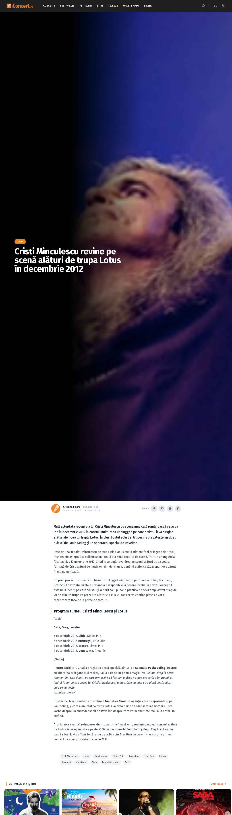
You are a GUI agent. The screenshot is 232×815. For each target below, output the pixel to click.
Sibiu (94, 762)
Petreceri (86, 5)
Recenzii (113, 5)
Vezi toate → (218, 783)
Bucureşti (66, 762)
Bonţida (131, 729)
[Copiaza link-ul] (178, 508)
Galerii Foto (131, 5)
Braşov (162, 756)
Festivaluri (67, 5)
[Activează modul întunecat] (215, 6)
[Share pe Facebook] (154, 508)
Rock (127, 762)
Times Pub (134, 756)
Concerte (49, 5)
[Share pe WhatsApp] (162, 508)
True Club (149, 756)
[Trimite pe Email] (170, 508)
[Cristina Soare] (56, 508)
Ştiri (100, 5)
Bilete (148, 5)
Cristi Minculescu (70, 756)
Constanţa (81, 762)
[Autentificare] (223, 6)
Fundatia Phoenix (110, 762)
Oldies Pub (118, 756)
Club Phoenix (100, 756)
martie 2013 (99, 739)
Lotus (86, 756)
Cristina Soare (71, 506)
